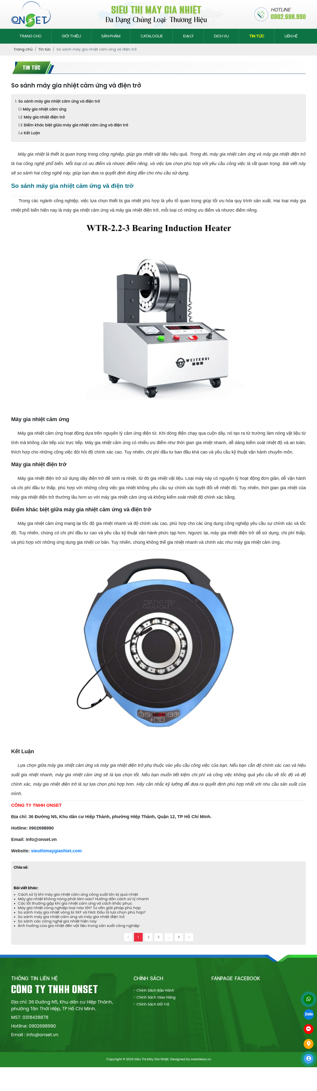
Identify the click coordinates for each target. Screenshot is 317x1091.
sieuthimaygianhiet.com (56, 850)
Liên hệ (291, 36)
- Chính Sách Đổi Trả (151, 1004)
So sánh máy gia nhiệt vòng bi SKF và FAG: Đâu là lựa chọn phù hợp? (82, 913)
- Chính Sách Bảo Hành (153, 991)
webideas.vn (201, 1059)
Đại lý (188, 36)
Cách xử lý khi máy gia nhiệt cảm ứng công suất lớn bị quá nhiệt (78, 895)
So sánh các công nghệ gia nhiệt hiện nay (57, 921)
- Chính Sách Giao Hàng (154, 998)
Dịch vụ (221, 36)
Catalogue (152, 36)
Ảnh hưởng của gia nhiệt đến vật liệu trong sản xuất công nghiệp (78, 926)
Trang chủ (30, 36)
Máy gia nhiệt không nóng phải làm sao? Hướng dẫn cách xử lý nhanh (83, 899)
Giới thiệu (71, 36)
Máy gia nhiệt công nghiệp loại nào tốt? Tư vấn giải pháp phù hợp (79, 908)
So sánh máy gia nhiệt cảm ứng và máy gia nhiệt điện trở (71, 917)
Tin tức (256, 36)
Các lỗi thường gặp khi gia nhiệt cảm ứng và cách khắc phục (75, 904)
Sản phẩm (110, 36)
